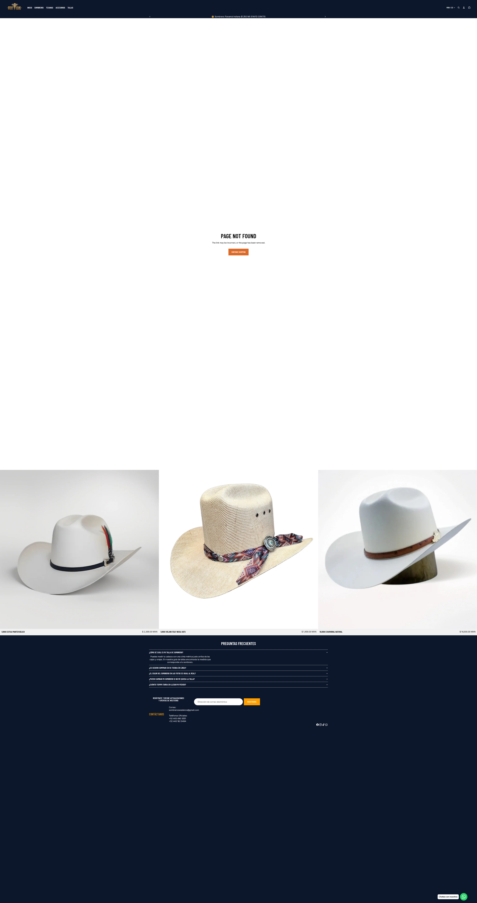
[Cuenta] (464, 7)
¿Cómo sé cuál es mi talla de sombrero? (166, 652)
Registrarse (252, 702)
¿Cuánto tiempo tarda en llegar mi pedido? (167, 684)
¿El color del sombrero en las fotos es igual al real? (172, 673)
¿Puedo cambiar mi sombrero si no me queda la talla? (172, 679)
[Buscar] (458, 7)
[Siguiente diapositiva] (325, 16)
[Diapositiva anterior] (150, 16)
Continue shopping (238, 252)
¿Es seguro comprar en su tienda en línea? (167, 667)
